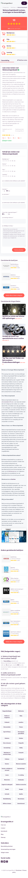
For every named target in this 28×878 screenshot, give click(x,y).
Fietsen (21, 727)
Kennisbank (4, 831)
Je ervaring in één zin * (7, 217)
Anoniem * (4, 189)
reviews (23, 696)
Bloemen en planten (21, 763)
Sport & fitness (7, 731)
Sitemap (3, 837)
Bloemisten (7, 779)
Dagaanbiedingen (6, 711)
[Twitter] (4, 861)
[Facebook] (2, 861)
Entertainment (21, 803)
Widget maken (5, 852)
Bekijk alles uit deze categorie (14, 295)
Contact (3, 828)
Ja (4, 191)
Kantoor (7, 763)
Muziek (7, 789)
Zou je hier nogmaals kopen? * (9, 212)
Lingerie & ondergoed (7, 784)
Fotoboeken (21, 779)
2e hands (7, 794)
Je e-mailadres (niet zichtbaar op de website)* (13, 181)
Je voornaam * (5, 194)
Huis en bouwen (7, 743)
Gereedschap (7, 747)
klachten (13, 479)
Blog (2, 834)
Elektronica (21, 711)
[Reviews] (6, 3)
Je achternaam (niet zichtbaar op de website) (13, 202)
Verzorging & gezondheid (21, 732)
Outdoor (21, 738)
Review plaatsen (18, 250)
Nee (9, 191)
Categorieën (6, 7)
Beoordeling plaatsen (7, 846)
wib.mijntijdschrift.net (7, 402)
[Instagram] (7, 861)
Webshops (13, 7)
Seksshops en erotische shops (7, 753)
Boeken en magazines (7, 716)
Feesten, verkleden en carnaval (7, 769)
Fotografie (21, 743)
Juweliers (21, 722)
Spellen (21, 794)
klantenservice (12, 471)
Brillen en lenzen (7, 803)
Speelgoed (21, 759)
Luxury (7, 775)
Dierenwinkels (7, 727)
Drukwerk (7, 722)
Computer (21, 752)
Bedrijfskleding (7, 798)
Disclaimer (19, 870)
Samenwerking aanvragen (8, 849)
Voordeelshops (21, 768)
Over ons (3, 825)
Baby (21, 715)
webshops (3, 679)
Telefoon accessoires (21, 784)
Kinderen (7, 738)
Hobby (21, 747)
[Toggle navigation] (24, 3)
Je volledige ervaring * (7, 225)
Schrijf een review (22, 60)
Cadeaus (7, 759)
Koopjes (21, 789)
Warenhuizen (21, 798)
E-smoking (21, 775)
